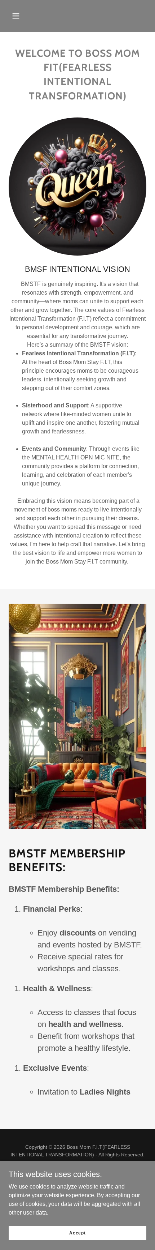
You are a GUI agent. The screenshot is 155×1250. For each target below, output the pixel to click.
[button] (16, 16)
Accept (77, 1232)
